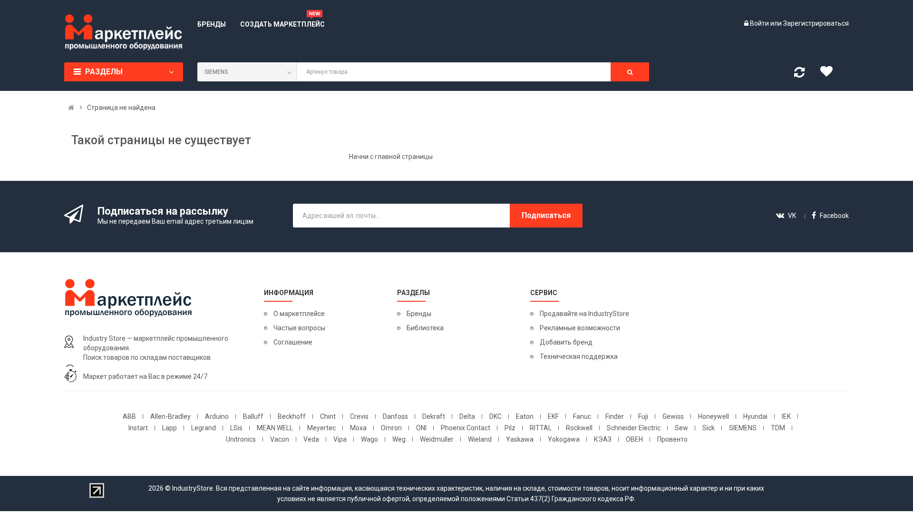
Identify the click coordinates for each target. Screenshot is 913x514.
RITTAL (541, 428)
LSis (236, 428)
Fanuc (582, 416)
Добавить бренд (566, 342)
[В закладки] (829, 73)
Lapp (169, 428)
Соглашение (292, 342)
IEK (786, 416)
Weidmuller (437, 439)
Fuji (643, 416)
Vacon (279, 439)
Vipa (340, 439)
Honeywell (713, 416)
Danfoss (395, 416)
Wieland (480, 439)
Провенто (672, 439)
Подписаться (546, 215)
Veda (311, 439)
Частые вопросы (299, 328)
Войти (760, 23)
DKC (495, 416)
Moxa (358, 428)
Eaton (525, 416)
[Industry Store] (123, 32)
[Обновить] (799, 74)
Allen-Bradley (170, 416)
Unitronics (241, 439)
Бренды (419, 313)
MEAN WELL (275, 428)
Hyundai (755, 416)
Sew (681, 428)
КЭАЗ (603, 439)
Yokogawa (564, 439)
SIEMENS (743, 428)
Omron (391, 428)
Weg (399, 439)
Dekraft (433, 416)
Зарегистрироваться (816, 23)
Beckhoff (292, 416)
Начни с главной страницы (391, 156)
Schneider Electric (633, 428)
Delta (467, 416)
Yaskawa (520, 439)
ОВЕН (634, 439)
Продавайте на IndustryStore (584, 313)
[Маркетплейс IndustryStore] (71, 107)
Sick (708, 428)
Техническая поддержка (579, 356)
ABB (129, 416)
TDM (778, 428)
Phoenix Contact (465, 428)
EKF (553, 416)
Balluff (253, 416)
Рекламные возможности (580, 328)
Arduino (217, 416)
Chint (328, 416)
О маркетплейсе (299, 313)
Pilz (510, 428)
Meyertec (321, 428)
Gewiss (673, 416)
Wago (369, 439)
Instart (138, 428)
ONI (421, 428)
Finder (614, 416)
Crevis (359, 416)
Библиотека (425, 328)
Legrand (203, 428)
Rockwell (579, 428)
